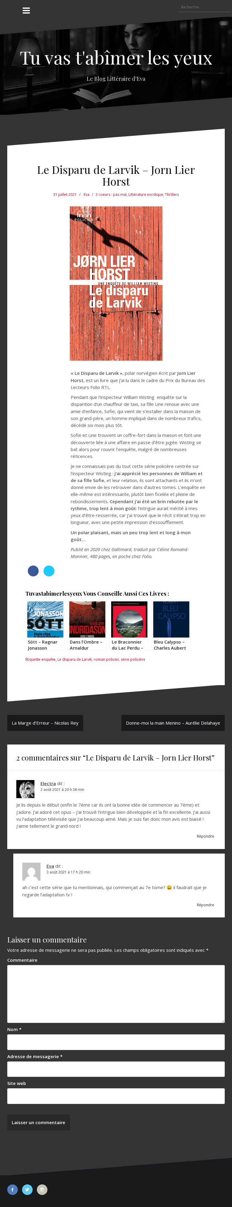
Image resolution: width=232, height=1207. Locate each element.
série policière (133, 659)
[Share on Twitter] (49, 575)
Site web (16, 1083)
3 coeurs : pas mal (111, 194)
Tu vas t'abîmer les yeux (116, 57)
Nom (14, 1029)
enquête (48, 659)
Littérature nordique (145, 194)
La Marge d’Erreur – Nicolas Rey (45, 723)
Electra (48, 783)
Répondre (205, 836)
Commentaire (22, 960)
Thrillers (172, 194)
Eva (86, 194)
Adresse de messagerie (35, 1056)
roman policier (106, 659)
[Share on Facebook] (33, 575)
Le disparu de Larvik (74, 659)
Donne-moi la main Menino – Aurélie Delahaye (173, 723)
